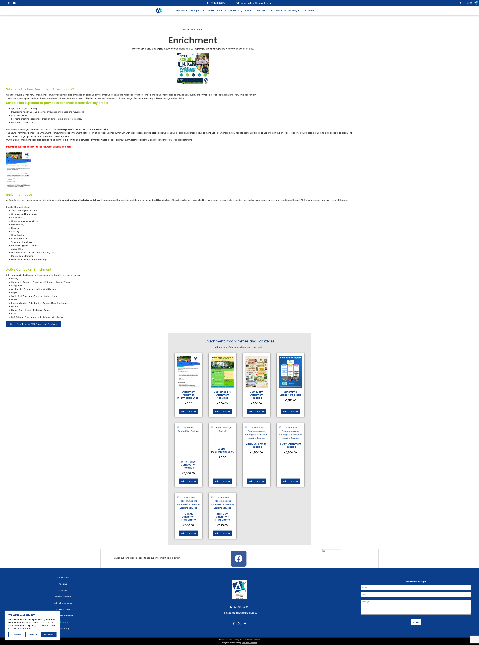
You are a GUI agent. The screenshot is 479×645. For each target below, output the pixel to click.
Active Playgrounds (63, 603)
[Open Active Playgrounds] (250, 10)
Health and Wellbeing (62, 615)
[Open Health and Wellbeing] (298, 10)
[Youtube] (14, 3)
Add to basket (188, 411)
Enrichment (63, 622)
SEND (416, 622)
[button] (460, 3)
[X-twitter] (8, 3)
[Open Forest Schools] (271, 10)
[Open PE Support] (203, 10)
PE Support (63, 590)
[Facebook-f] (3, 3)
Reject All (32, 634)
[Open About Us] (186, 10)
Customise (16, 634)
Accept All (48, 634)
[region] (32, 625)
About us (63, 584)
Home (186, 29)
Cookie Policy (24, 628)
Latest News (63, 577)
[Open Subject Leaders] (225, 10)
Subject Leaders (63, 596)
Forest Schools (63, 609)
